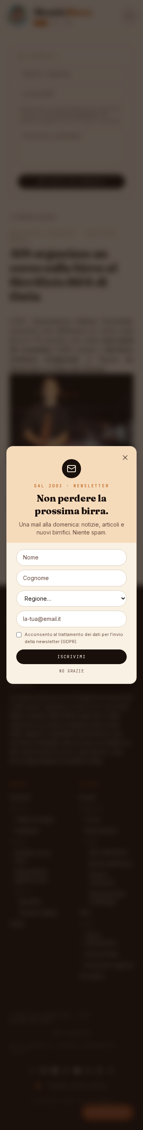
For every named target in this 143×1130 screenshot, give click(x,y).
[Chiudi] (125, 457)
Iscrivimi (71, 656)
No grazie (71, 671)
